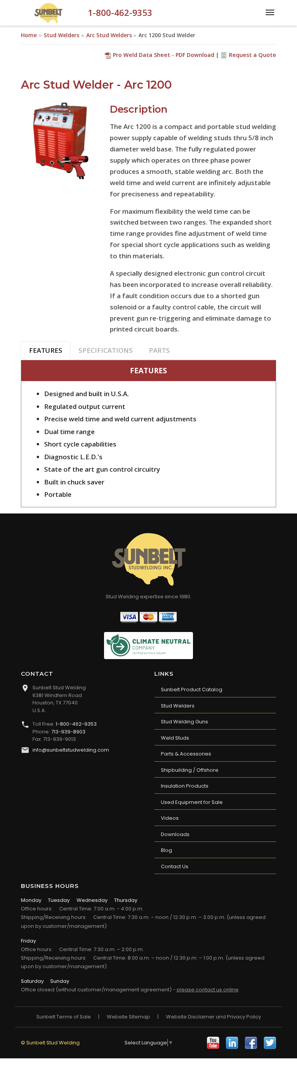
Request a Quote (252, 54)
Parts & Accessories (186, 753)
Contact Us (174, 866)
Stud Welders (61, 35)
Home (29, 35)
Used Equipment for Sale (192, 802)
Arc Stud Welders (109, 35)
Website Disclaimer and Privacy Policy (213, 1016)
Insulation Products (184, 786)
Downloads (175, 834)
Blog (166, 850)
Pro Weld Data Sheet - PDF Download (163, 54)
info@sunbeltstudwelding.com (70, 750)
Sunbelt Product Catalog (191, 689)
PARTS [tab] (159, 350)
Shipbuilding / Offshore (189, 770)
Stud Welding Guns (184, 721)
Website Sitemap (128, 1016)
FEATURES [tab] (45, 350)
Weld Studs (175, 738)
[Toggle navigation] (270, 12)
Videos (170, 818)
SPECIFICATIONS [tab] (106, 350)
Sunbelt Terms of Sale (63, 1016)
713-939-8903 (68, 731)
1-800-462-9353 (120, 13)
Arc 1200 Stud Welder (166, 35)
